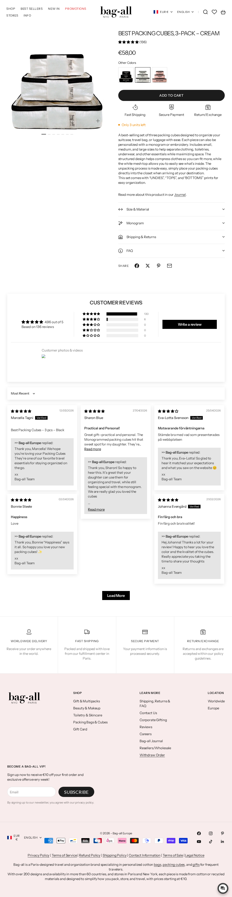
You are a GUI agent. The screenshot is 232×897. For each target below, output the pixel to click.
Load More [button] (116, 595)
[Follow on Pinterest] (222, 833)
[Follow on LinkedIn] (222, 841)
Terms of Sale (173, 855)
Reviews (146, 727)
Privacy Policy (38, 855)
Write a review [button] (190, 324)
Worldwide (216, 701)
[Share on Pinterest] (158, 265)
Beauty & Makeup (86, 708)
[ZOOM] (97, 120)
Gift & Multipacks (86, 701)
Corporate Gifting (153, 720)
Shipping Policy (115, 855)
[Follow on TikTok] (210, 841)
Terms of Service (64, 855)
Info (27, 15)
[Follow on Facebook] (199, 833)
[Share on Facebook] (137, 265)
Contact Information (144, 855)
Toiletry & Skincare (87, 715)
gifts (196, 864)
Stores (12, 15)
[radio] (126, 75)
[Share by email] (169, 265)
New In (54, 8)
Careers (146, 734)
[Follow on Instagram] (210, 833)
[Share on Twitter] (147, 265)
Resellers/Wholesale (155, 748)
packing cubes (174, 864)
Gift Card (80, 729)
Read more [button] (92, 449)
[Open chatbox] (223, 888)
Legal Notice (194, 855)
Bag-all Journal (151, 741)
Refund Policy (89, 855)
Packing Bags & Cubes (90, 722)
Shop (10, 8)
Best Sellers (32, 8)
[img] (21, 411)
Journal (180, 194)
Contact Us (148, 713)
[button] (128, 42)
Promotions (75, 8)
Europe (213, 708)
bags (157, 864)
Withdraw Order (152, 755)
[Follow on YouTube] (199, 841)
